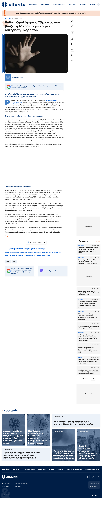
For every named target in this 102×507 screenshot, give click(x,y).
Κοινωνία (92, 4)
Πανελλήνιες (72, 4)
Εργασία (83, 4)
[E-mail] (72, 60)
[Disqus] (37, 302)
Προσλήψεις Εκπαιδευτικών (74, 469)
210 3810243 (93, 486)
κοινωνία (11, 410)
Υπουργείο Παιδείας (59, 4)
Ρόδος (14, 261)
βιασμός (8, 261)
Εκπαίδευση (45, 4)
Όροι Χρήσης (5, 483)
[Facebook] (72, 33)
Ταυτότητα (18, 486)
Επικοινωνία (5, 486)
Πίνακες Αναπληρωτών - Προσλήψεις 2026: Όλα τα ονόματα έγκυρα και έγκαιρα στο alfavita (33, 252)
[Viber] (72, 49)
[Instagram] (93, 477)
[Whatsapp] (72, 55)
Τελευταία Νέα (33, 4)
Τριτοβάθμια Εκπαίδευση (92, 469)
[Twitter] (72, 39)
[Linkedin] (72, 44)
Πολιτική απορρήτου (21, 483)
